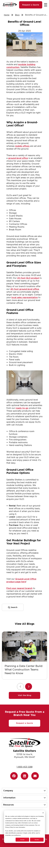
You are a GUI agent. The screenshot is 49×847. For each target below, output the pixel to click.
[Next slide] (28, 686)
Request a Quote (30, 5)
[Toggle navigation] (45, 4)
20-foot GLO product (28, 278)
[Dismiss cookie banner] (43, 813)
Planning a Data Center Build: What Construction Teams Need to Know (24, 669)
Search (13, 607)
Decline (37, 839)
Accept (22, 839)
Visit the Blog (24, 695)
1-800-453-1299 (24, 767)
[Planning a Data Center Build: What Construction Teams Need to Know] (24, 647)
